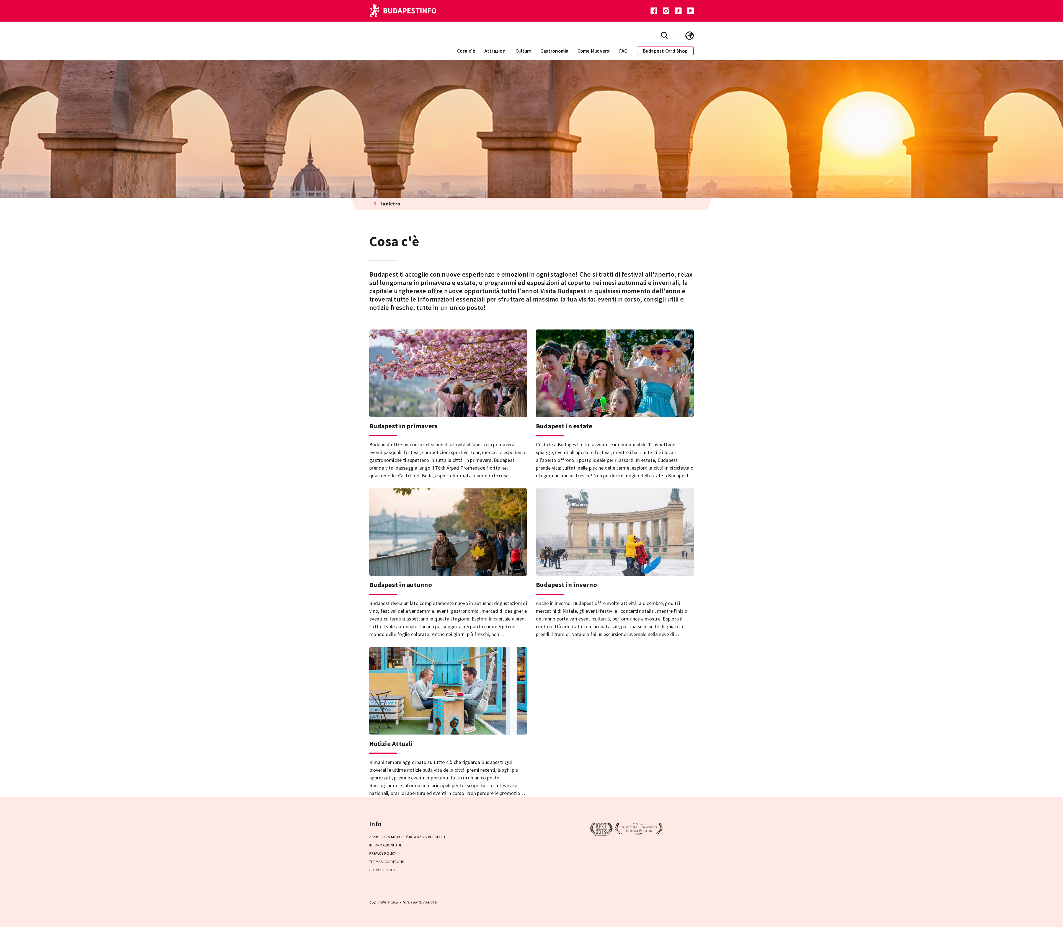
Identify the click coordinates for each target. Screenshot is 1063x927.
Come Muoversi (593, 51)
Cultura (523, 51)
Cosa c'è (466, 51)
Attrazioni (495, 51)
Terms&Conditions (386, 861)
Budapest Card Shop (665, 51)
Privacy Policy (382, 853)
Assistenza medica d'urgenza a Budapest (407, 836)
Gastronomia (554, 51)
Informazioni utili (386, 845)
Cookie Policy (382, 869)
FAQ (623, 51)
